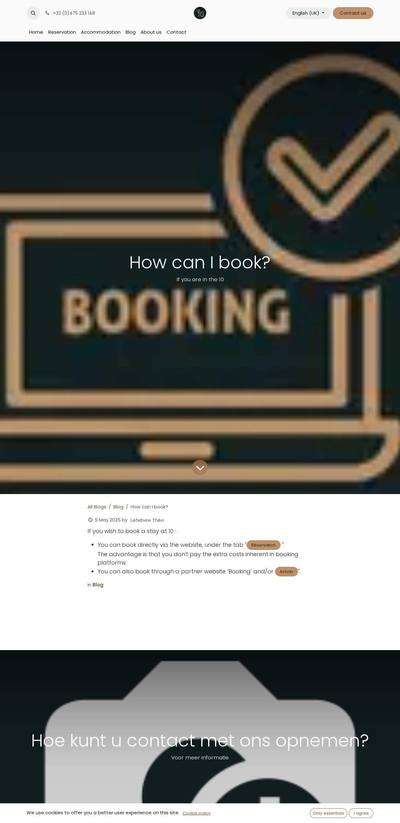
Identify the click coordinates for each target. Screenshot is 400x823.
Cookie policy (196, 813)
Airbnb (286, 572)
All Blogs (97, 506)
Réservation (263, 545)
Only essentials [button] (328, 813)
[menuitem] (36, 32)
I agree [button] (361, 813)
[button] (33, 13)
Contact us (353, 13)
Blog (118, 506)
